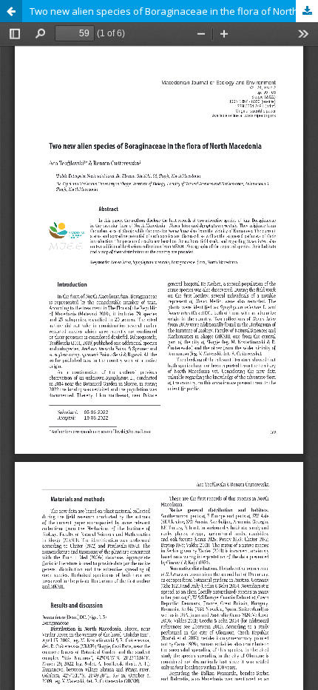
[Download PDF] (307, 11)
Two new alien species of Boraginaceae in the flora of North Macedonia (174, 11)
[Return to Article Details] (11, 11)
